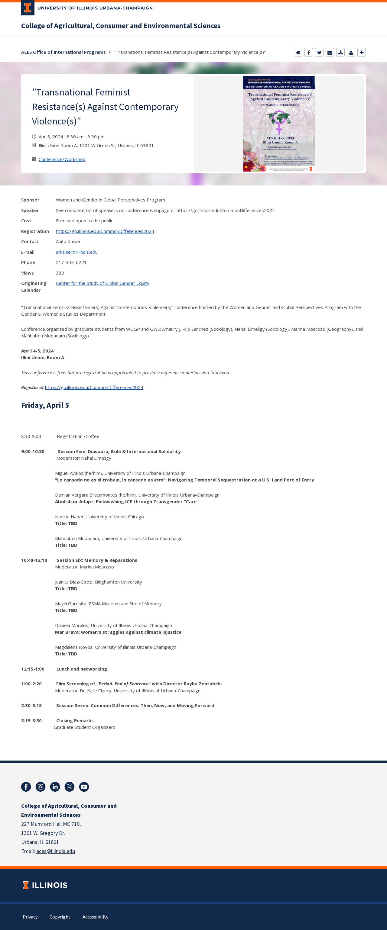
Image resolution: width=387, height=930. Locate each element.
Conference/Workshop (62, 159)
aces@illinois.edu (55, 851)
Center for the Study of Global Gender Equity (102, 283)
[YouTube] (84, 786)
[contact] (351, 52)
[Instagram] (40, 786)
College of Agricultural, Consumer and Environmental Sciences (121, 26)
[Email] (330, 52)
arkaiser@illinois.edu (77, 252)
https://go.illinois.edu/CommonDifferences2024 (105, 231)
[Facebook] (308, 52)
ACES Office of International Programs (63, 52)
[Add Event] (361, 52)
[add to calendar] (340, 52)
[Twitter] (319, 52)
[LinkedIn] (55, 786)
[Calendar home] (298, 52)
